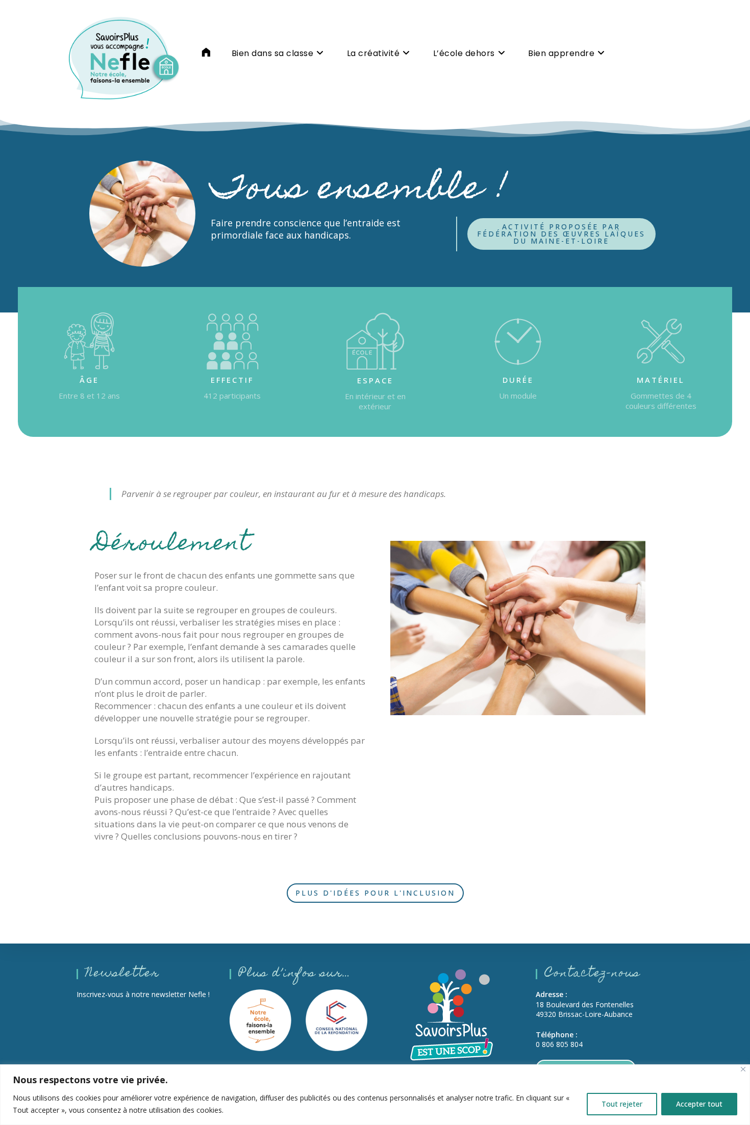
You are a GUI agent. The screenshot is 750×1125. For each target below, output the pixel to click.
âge (89, 380)
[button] (561, 234)
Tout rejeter (622, 1104)
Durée (518, 380)
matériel (661, 380)
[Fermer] (743, 1069)
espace (375, 380)
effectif (232, 380)
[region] (375, 1094)
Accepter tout (699, 1104)
